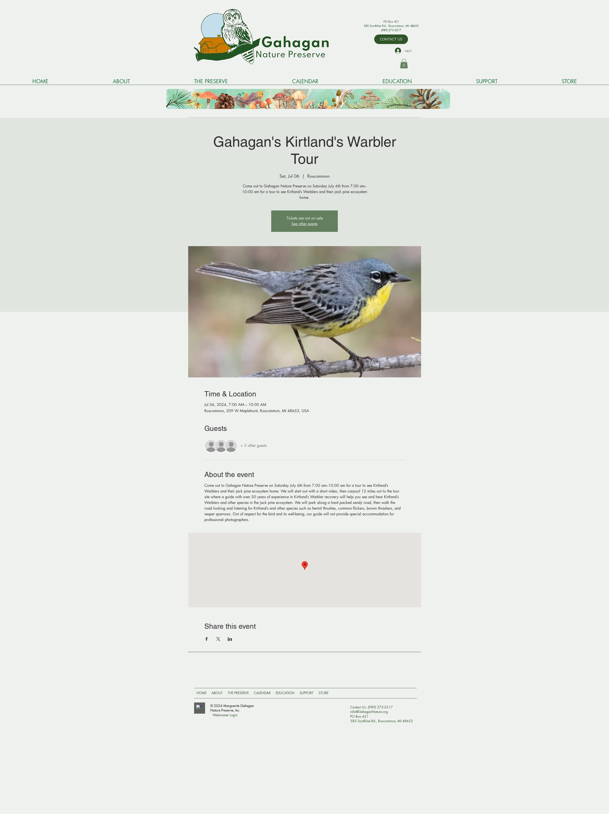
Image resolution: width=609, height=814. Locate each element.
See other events (304, 223)
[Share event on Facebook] (206, 639)
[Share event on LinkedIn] (230, 639)
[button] (404, 63)
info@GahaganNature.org (369, 711)
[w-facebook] (199, 708)
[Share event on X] (218, 639)
